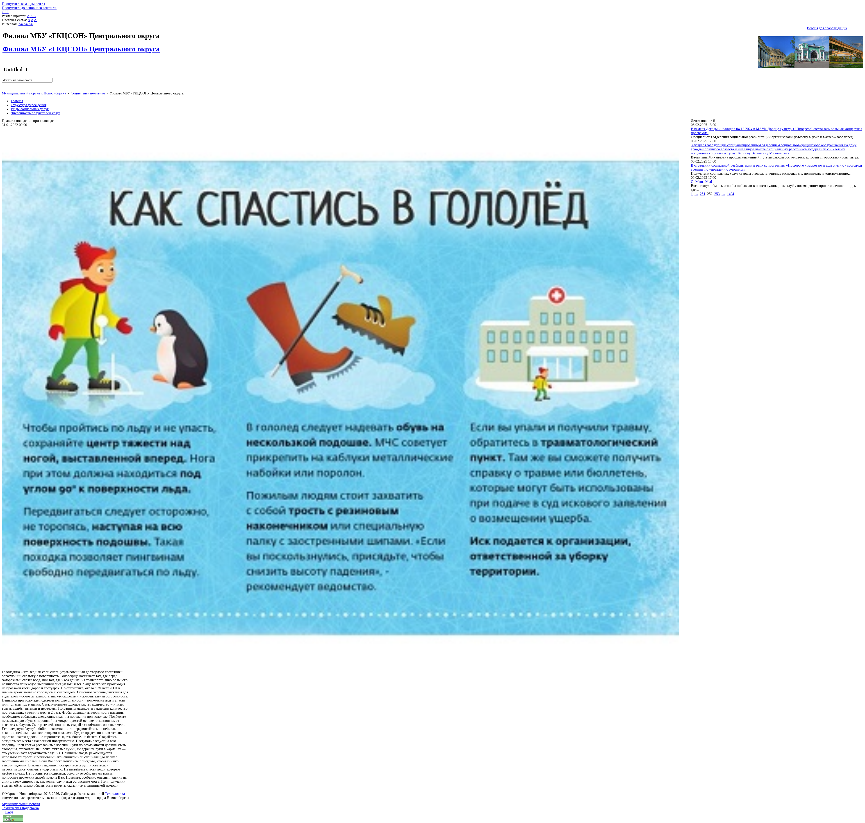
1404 (730, 194)
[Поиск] (3, 84)
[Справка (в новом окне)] (4, 88)
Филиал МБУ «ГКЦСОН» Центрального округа (81, 46)
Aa (20, 24)
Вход (9, 812)
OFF (5, 12)
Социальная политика (88, 93)
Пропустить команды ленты (23, 4)
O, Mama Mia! (701, 181)
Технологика (115, 793)
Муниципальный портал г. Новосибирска (34, 93)
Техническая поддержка (20, 808)
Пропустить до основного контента (29, 8)
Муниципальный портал (21, 804)
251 (702, 194)
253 (717, 194)
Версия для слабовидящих (827, 28)
